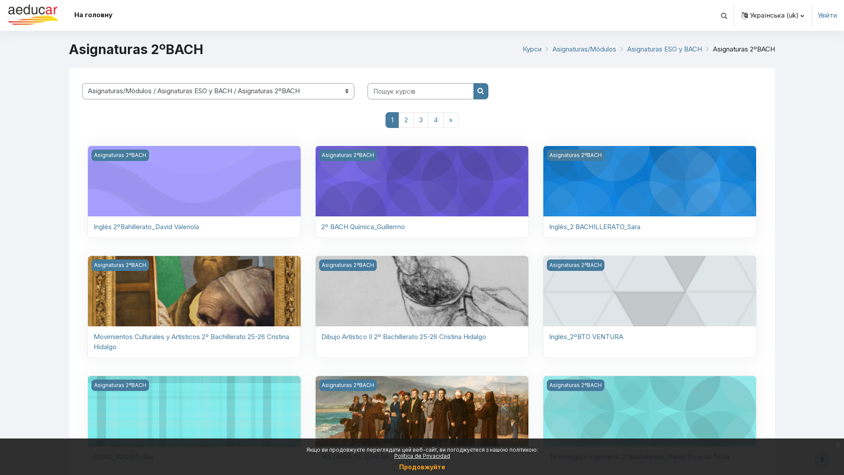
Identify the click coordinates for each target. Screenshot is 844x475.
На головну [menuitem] (93, 15)
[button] (724, 15)
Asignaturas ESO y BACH (664, 49)
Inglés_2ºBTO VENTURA (586, 336)
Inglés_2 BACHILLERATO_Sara (594, 227)
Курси (532, 49)
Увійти (827, 15)
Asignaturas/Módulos (584, 49)
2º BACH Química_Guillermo (363, 227)
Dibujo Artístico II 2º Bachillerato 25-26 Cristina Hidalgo (403, 336)
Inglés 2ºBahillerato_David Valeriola (146, 227)
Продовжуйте (422, 467)
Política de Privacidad (422, 456)
